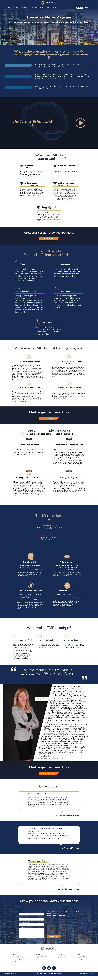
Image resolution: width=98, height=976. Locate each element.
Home (8, 7)
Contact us (82, 959)
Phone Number (24, 922)
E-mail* (22, 917)
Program (37, 954)
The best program (19, 959)
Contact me (48, 773)
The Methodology (62, 956)
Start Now (48, 238)
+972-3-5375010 (53, 913)
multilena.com (89, 973)
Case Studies (40, 959)
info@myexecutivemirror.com (57, 915)
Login (80, 7)
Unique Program (19, 961)
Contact (54, 7)
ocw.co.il (14, 973)
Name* (22, 912)
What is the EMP (19, 956)
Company (79, 954)
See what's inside (41, 958)
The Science (59, 954)
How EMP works (41, 956)
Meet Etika (15, 7)
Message (22, 927)
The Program (24, 7)
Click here (48, 418)
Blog (48, 7)
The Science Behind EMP (37, 7)
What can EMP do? (20, 958)
